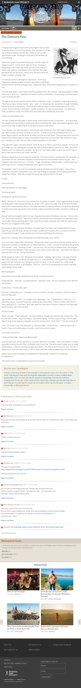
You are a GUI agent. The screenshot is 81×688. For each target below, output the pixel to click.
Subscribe (46, 677)
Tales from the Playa (15, 32)
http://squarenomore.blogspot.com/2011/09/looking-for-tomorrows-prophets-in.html (33, 469)
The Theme (5, 557)
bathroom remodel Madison (11, 484)
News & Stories (34, 650)
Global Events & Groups (62, 645)
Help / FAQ (8, 667)
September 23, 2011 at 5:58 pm (22, 463)
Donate (7, 660)
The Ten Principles (7, 554)
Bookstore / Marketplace (15, 663)
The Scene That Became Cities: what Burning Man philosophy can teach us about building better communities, (38, 375)
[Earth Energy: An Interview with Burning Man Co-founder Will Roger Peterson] (57, 579)
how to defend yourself (10, 504)
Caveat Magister (19, 42)
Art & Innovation (11, 650)
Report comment (7, 409)
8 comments (73, 42)
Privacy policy (21, 679)
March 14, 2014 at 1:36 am (27, 504)
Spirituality (5, 32)
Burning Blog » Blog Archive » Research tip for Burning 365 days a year (37, 527)
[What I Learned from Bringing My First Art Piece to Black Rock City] (23, 614)
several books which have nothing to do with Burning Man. (52, 380)
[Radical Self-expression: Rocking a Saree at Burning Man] (57, 614)
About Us (7, 645)
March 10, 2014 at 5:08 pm (30, 484)
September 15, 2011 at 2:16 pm (17, 433)
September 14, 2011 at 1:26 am (23, 416)
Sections (5, 28)
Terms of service (9, 679)
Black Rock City (35, 645)
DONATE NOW (62, 2)
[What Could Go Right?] (23, 579)
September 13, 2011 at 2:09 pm (18, 401)
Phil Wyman (6, 463)
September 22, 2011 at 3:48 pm (19, 448)
